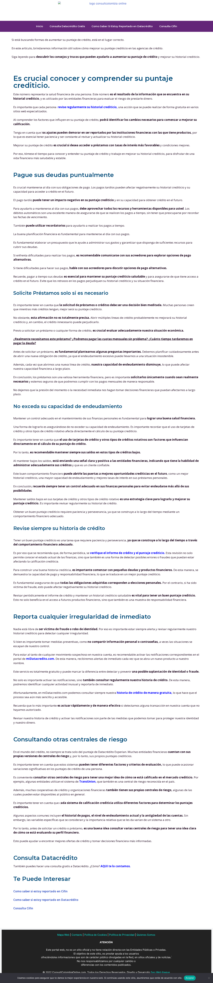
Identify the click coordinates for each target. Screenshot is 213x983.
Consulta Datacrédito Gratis (67, 26)
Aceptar (190, 978)
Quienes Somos (146, 934)
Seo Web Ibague (160, 972)
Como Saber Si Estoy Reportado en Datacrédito (122, 26)
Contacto (77, 934)
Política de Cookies (95, 934)
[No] (209, 978)
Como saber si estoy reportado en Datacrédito (45, 900)
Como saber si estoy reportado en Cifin (40, 891)
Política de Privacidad (121, 934)
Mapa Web (63, 934)
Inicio (39, 26)
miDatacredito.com (40, 659)
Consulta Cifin (168, 26)
